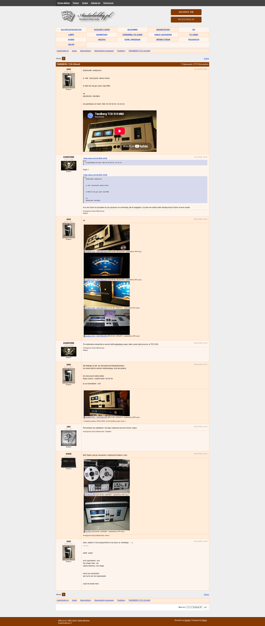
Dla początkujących (71, 29)
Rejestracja (108, 3)
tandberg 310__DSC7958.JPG (96, 336)
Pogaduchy (193, 39)
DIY (193, 29)
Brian (204, 620)
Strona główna (63, 3)
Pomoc (76, 3)
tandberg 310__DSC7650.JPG (96, 251)
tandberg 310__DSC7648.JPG (96, 417)
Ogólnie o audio (102, 29)
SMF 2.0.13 (62, 620)
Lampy (71, 35)
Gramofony (102, 35)
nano (69, 69)
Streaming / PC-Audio (132, 35)
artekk (68, 454)
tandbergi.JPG (90, 494)
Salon (71, 44)
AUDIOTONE (68, 157)
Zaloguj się (95, 3)
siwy (69, 426)
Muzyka (102, 39)
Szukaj (85, 3)
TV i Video (193, 35)
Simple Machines (84, 620)
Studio (71, 39)
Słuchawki (132, 29)
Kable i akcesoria (163, 35)
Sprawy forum (163, 39)
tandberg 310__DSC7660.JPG (96, 308)
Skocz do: (182, 607)
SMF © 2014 (72, 620)
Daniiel (187, 620)
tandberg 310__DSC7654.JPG (96, 279)
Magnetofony (163, 29)
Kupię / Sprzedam (132, 39)
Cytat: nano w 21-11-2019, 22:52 (95, 158)
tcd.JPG (88, 531)
